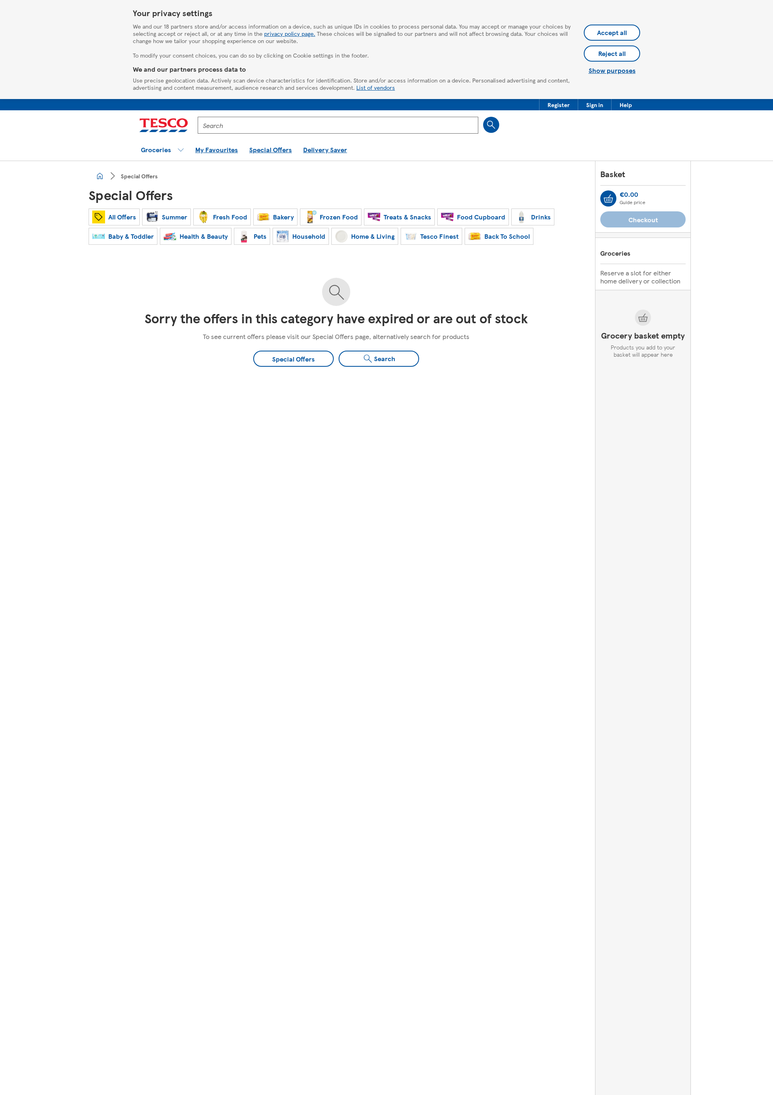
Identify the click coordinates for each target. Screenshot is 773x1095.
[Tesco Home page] (163, 125)
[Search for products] (491, 125)
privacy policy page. (289, 33)
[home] (99, 175)
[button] (558, 104)
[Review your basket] (608, 198)
